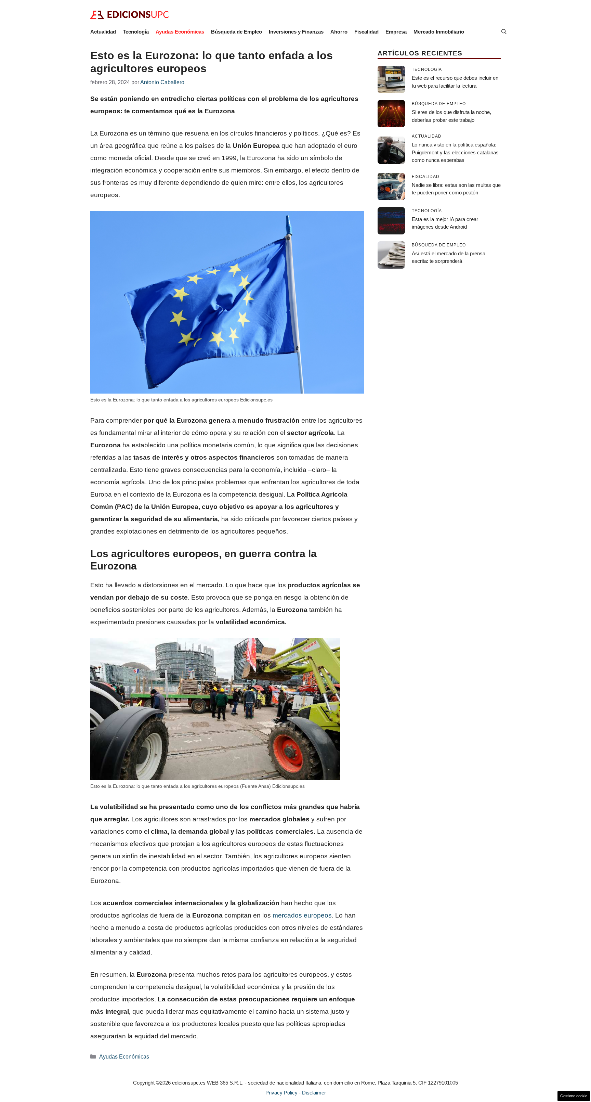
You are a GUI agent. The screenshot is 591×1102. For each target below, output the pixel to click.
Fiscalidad (366, 32)
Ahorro (338, 32)
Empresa (396, 32)
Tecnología (136, 32)
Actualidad (103, 32)
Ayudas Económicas (180, 32)
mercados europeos (302, 915)
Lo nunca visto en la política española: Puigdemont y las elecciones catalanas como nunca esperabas (455, 152)
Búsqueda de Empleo (236, 32)
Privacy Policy (281, 1092)
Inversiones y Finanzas (296, 32)
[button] (504, 31)
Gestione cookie (573, 1096)
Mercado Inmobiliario (438, 32)
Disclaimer (314, 1092)
